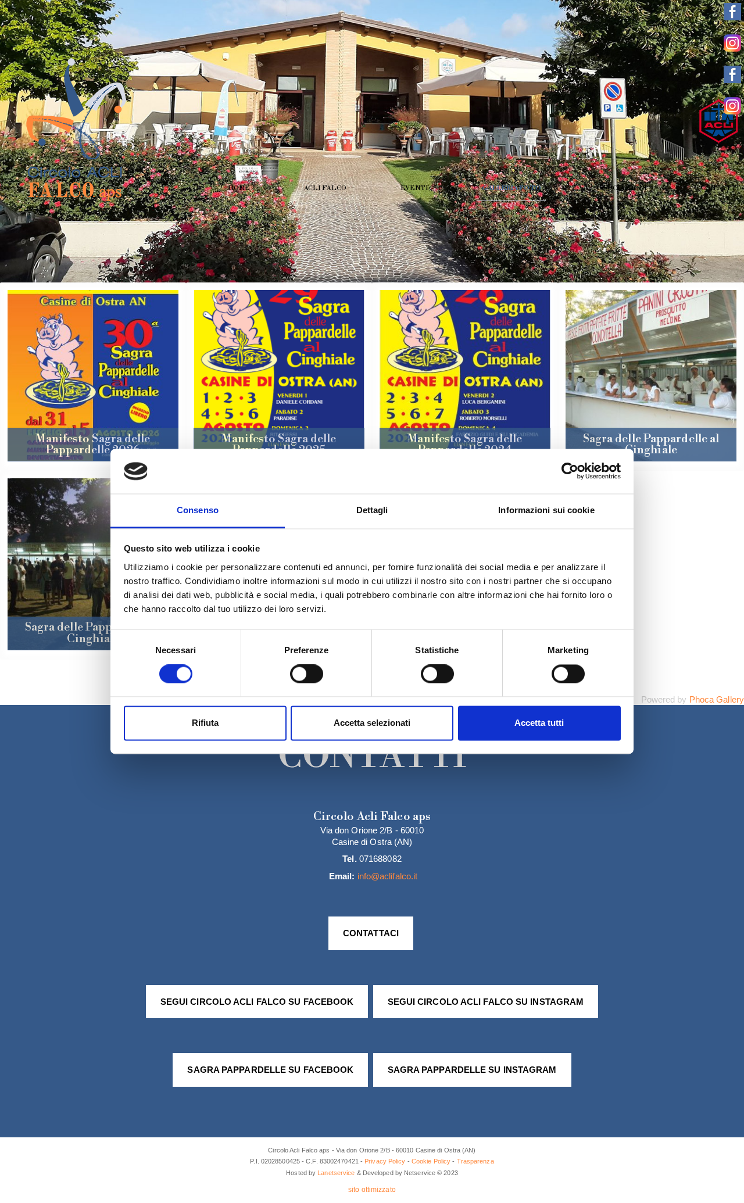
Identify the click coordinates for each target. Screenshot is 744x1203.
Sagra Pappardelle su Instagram (472, 1070)
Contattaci (371, 933)
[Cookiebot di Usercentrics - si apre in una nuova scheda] (570, 471)
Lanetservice (336, 1172)
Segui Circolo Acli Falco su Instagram (486, 1002)
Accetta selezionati (372, 723)
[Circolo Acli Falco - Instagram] (732, 48)
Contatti (719, 188)
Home (239, 188)
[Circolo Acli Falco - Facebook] (732, 17)
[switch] (306, 674)
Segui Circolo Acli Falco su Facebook (257, 1002)
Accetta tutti (539, 723)
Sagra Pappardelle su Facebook (270, 1070)
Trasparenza (475, 1161)
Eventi (414, 188)
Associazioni (621, 188)
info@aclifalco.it (387, 876)
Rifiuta (205, 723)
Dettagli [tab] (372, 510)
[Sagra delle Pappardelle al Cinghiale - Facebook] (732, 80)
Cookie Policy (431, 1161)
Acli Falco (325, 188)
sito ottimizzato (372, 1190)
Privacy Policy (384, 1161)
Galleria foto (511, 188)
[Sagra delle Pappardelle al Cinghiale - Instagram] (732, 111)
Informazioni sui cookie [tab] (546, 510)
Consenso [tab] (198, 510)
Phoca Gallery (716, 699)
